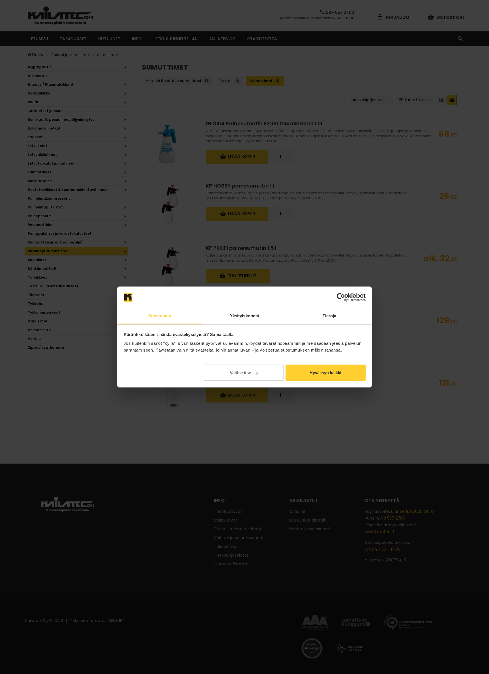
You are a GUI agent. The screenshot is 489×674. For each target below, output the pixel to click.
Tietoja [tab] (329, 315)
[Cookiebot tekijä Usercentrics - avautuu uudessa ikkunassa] (341, 297)
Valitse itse (240, 372)
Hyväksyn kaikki (325, 372)
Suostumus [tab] (159, 315)
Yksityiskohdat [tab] (244, 315)
